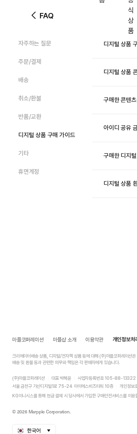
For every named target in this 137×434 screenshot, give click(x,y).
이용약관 (94, 340)
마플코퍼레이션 (28, 340)
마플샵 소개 (64, 340)
